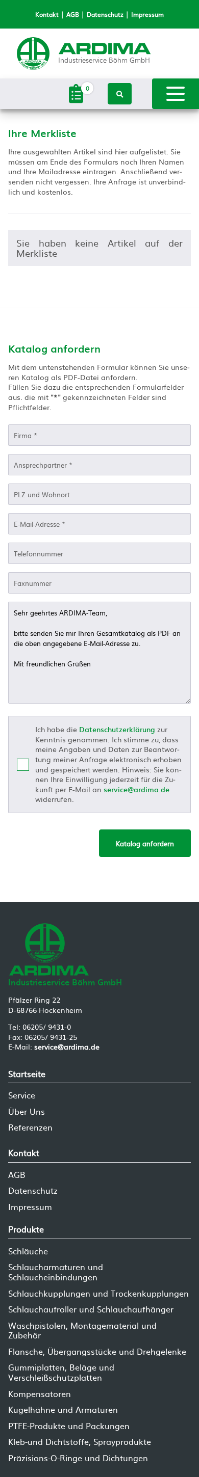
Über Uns (26, 1111)
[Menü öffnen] (175, 93)
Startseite (26, 1073)
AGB (72, 14)
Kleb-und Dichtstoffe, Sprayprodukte (79, 1441)
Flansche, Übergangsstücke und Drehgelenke (97, 1351)
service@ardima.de (136, 789)
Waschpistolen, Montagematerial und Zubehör (82, 1330)
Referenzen (30, 1127)
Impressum (147, 14)
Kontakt (47, 14)
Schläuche (28, 1251)
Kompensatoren (39, 1394)
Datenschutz (105, 14)
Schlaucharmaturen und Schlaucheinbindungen (55, 1272)
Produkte (26, 1229)
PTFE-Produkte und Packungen (69, 1426)
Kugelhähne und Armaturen (63, 1409)
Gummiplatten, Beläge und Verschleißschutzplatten (61, 1372)
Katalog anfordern (145, 843)
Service (21, 1095)
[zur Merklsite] (76, 100)
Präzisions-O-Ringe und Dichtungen (78, 1458)
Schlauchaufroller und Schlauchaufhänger (90, 1309)
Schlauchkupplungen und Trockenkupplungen (98, 1293)
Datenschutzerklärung (117, 729)
